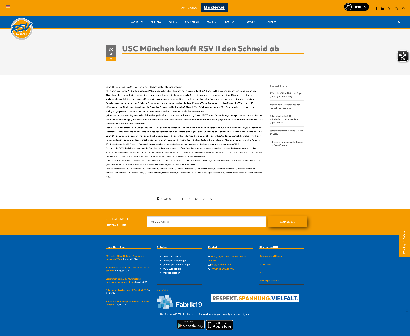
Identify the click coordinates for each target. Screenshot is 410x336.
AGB (261, 272)
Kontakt (271, 22)
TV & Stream (192, 22)
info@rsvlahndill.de (221, 264)
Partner (250, 22)
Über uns (229, 22)
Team (210, 22)
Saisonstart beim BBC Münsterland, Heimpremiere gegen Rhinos (284, 119)
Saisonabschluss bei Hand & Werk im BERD (127, 290)
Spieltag (156, 22)
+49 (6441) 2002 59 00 (222, 268)
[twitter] (389, 9)
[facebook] (376, 9)
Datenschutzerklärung (270, 256)
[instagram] (396, 9)
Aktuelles (137, 22)
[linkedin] (382, 9)
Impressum (265, 264)
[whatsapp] (403, 9)
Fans (171, 22)
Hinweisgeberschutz (269, 280)
